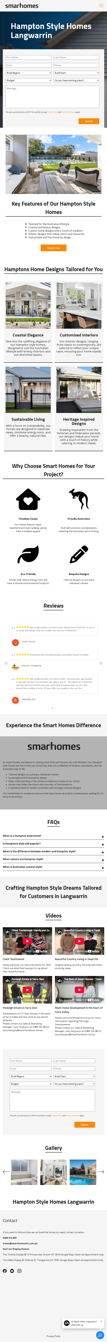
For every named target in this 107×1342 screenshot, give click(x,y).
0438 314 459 (9, 1237)
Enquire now (53, 248)
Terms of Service (68, 112)
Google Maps (67, 1254)
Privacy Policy (52, 112)
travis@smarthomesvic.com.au (20, 1243)
